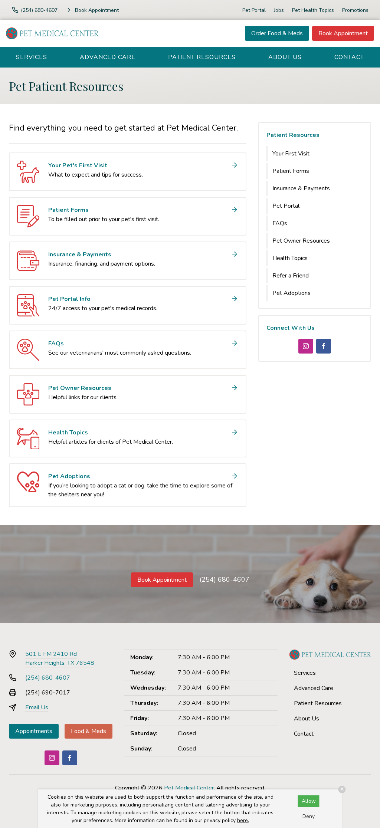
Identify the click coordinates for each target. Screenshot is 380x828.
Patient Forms (290, 171)
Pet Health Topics (313, 10)
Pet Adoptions (291, 293)
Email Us (36, 707)
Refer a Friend (290, 276)
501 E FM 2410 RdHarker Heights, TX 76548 (59, 658)
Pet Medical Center (189, 788)
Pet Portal (254, 10)
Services (31, 57)
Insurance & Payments (301, 188)
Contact (349, 57)
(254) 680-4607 (224, 579)
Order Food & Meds (277, 33)
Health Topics (290, 258)
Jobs (279, 10)
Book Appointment (343, 33)
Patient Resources (202, 57)
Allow (309, 801)
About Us (285, 57)
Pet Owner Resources (301, 241)
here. (243, 820)
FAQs (279, 223)
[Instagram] (305, 346)
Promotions (355, 10)
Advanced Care (107, 57)
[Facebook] (323, 346)
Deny (308, 816)
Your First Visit (290, 154)
